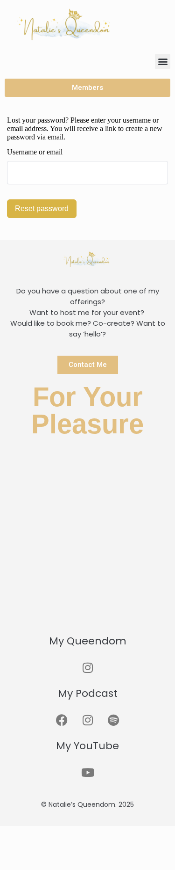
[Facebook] (62, 719)
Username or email (35, 152)
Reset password (42, 208)
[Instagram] (87, 667)
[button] (162, 61)
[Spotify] (113, 719)
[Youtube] (87, 772)
